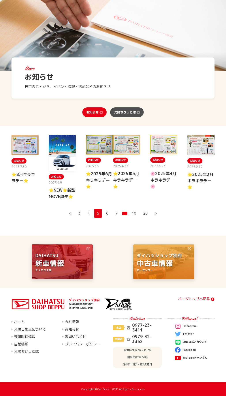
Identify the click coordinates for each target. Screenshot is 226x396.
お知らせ (92, 112)
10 (134, 213)
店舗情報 (21, 344)
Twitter (188, 334)
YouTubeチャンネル (195, 358)
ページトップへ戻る (194, 299)
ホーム (19, 321)
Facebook (189, 350)
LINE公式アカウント (195, 342)
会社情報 (72, 321)
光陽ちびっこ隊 (125, 112)
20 (145, 213)
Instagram (189, 326)
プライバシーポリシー (82, 344)
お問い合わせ (75, 336)
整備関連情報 (24, 336)
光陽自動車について (30, 329)
